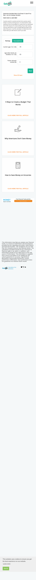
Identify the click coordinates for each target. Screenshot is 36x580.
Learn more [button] (6, 564)
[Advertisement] (18, 221)
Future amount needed (11, 61)
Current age (9, 47)
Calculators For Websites (12, 268)
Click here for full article (18, 115)
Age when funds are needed (10, 53)
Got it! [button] (6, 568)
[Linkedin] (25, 267)
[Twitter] (22, 267)
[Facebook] (23, 267)
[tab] (8, 41)
